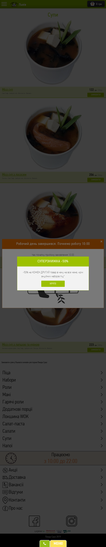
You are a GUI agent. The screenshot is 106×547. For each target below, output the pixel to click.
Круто (53, 284)
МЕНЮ (58, 544)
